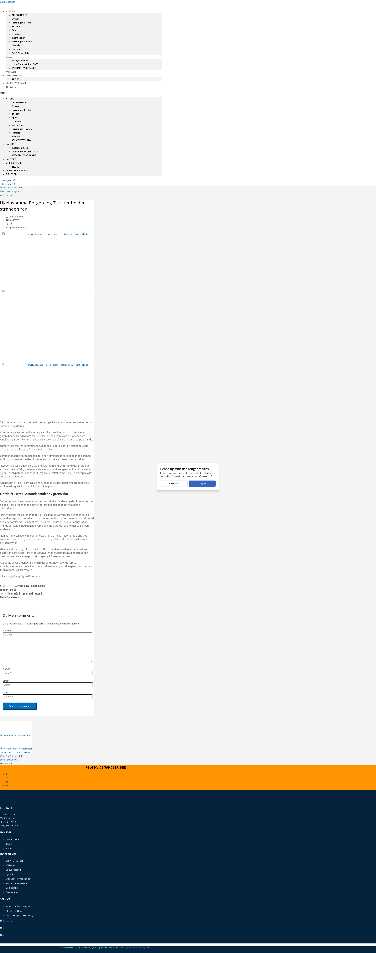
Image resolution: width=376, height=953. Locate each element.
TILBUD (15, 167)
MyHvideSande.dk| (133, 947)
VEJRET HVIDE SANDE (16, 83)
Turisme (16, 26)
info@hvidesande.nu (9, 825)
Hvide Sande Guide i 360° (25, 64)
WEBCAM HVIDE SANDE (24, 68)
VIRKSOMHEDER (13, 75)
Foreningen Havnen (22, 41)
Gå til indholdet (7, 1)
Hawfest (16, 49)
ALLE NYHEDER (19, 15)
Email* (6, 680)
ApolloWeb (117, 947)
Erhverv (15, 19)
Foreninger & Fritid (21, 22)
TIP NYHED (11, 87)
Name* (6, 668)
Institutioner (18, 38)
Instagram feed (20, 60)
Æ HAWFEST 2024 (21, 53)
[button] (81, 93)
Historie (16, 45)
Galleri (10, 57)
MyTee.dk (147, 947)
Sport (15, 30)
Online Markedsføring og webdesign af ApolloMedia (85, 947)
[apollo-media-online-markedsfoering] (72, 359)
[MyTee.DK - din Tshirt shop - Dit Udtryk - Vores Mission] (12, 194)
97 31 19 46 (10, 821)
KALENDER (11, 159)
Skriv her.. (7, 630)
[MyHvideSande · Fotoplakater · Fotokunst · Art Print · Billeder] (57, 234)
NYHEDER (10, 11)
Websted (7, 692)
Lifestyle (16, 34)
